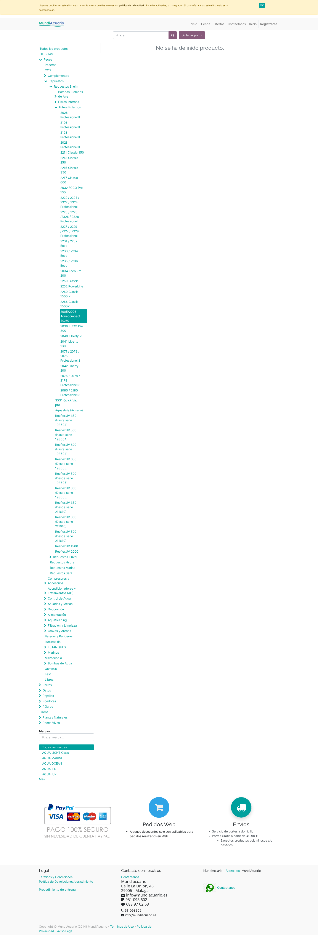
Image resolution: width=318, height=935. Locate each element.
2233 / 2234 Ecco (69, 253)
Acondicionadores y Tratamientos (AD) (62, 591)
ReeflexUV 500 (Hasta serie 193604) (66, 434)
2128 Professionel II (70, 135)
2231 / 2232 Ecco (68, 243)
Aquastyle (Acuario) (69, 410)
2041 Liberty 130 (69, 344)
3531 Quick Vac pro (66, 402)
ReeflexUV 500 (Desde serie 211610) (66, 536)
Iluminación (53, 641)
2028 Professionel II (70, 145)
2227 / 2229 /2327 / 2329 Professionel (69, 231)
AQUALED (49, 769)
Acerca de (233, 870)
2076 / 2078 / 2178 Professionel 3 (70, 380)
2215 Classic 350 (69, 170)
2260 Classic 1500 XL (69, 294)
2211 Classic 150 (72, 152)
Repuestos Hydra (62, 562)
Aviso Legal (65, 931)
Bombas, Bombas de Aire (70, 94)
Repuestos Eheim (66, 86)
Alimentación (57, 614)
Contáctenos (130, 877)
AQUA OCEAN (52, 763)
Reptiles (48, 696)
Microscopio (53, 658)
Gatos (47, 690)
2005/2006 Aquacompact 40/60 (70, 316)
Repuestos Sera (61, 573)
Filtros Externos (70, 107)
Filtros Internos (68, 102)
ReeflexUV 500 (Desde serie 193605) (66, 478)
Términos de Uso (122, 926)
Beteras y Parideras (58, 636)
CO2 (48, 70)
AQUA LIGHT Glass (55, 752)
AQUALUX (49, 774)
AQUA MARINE (52, 758)
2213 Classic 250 (69, 160)
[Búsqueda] (173, 35)
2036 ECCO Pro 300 (71, 328)
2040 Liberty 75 (71, 336)
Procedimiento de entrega (57, 889)
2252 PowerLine (71, 286)
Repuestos (56, 81)
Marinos (53, 652)
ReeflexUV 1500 (66, 546)
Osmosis (51, 668)
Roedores (49, 701)
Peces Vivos (51, 723)
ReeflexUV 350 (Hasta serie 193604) (66, 420)
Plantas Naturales (55, 717)
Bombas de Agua (60, 663)
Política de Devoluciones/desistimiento (66, 881)
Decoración (56, 609)
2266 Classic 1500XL (69, 304)
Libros (49, 679)
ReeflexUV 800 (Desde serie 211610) (66, 521)
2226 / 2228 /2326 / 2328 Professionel (69, 216)
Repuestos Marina (62, 567)
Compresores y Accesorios (58, 581)
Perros (47, 685)
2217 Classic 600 (69, 180)
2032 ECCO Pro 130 (71, 190)
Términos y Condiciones (55, 877)
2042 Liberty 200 (69, 368)
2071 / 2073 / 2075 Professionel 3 (70, 356)
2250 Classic (69, 281)
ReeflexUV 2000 (66, 551)
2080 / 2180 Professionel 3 (70, 392)
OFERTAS (46, 54)
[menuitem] (193, 24)
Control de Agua (59, 598)
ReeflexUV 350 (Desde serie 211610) (66, 507)
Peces (47, 59)
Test (48, 674)
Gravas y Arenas (59, 631)
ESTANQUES (57, 647)
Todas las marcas (54, 747)
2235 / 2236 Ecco (69, 263)
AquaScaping (57, 620)
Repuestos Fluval (65, 557)
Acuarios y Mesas (60, 604)
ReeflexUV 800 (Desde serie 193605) (66, 492)
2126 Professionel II (70, 125)
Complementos (58, 75)
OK (262, 5)
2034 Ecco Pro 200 (70, 273)
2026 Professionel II (70, 115)
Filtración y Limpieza (62, 625)
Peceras (50, 65)
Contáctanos (225, 887)
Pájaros (48, 706)
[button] (192, 35)
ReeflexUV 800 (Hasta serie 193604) (66, 449)
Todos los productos (54, 48)
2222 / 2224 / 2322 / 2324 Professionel (69, 202)
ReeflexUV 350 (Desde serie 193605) (66, 463)
